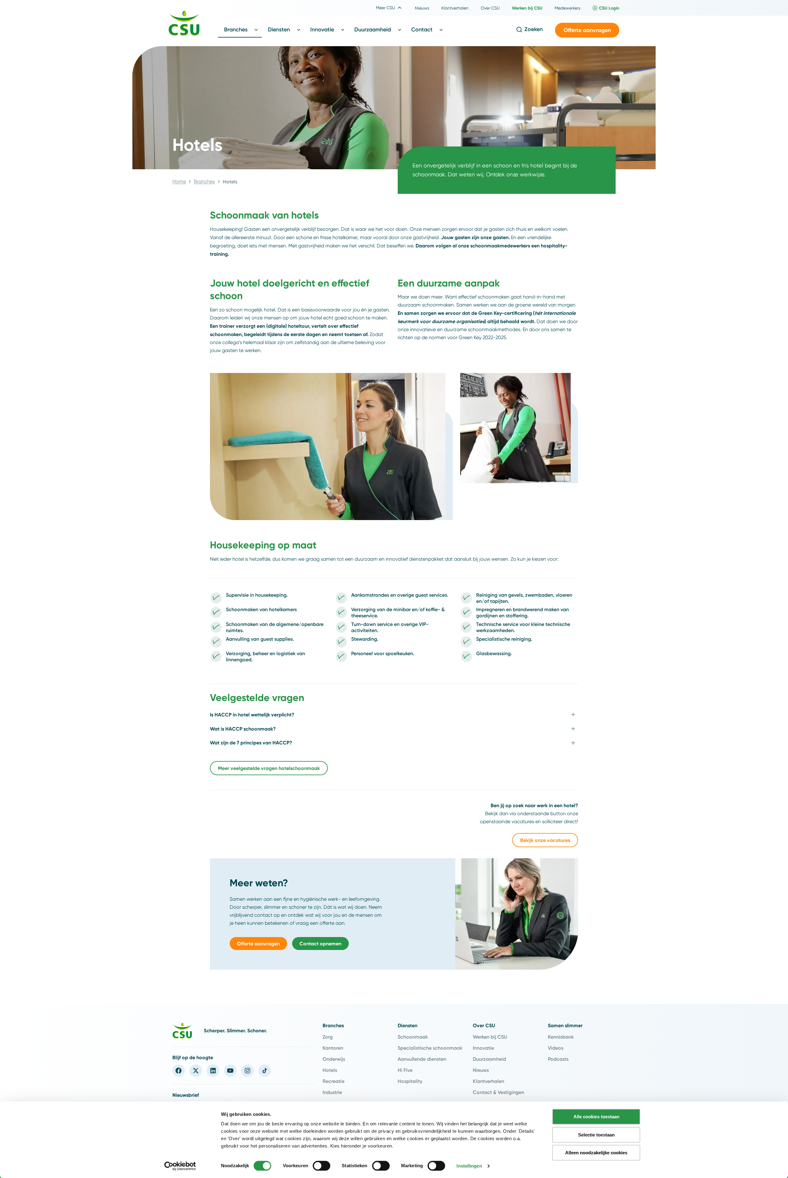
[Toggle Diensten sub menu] (298, 30)
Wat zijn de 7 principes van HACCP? (251, 742)
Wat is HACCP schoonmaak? (243, 729)
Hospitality (410, 1081)
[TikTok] (265, 1070)
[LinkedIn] (213, 1070)
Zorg (328, 1037)
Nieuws (481, 1070)
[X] (196, 1070)
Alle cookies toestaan (596, 1116)
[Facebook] (178, 1070)
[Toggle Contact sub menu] (441, 30)
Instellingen (469, 1165)
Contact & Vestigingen (498, 1092)
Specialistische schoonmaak (430, 1048)
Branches (204, 181)
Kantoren (333, 1048)
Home (179, 181)
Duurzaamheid (489, 1059)
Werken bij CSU (490, 1037)
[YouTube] (230, 1070)
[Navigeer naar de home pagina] (184, 24)
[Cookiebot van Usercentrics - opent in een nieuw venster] (180, 1166)
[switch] (321, 1166)
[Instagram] (247, 1070)
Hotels (330, 1070)
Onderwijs (334, 1059)
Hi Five (405, 1070)
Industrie (332, 1092)
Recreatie (333, 1081)
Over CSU (484, 1025)
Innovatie (483, 1048)
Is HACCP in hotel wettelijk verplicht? (252, 714)
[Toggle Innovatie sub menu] (342, 30)
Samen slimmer (565, 1025)
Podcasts (558, 1059)
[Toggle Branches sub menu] (256, 30)
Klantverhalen (488, 1081)
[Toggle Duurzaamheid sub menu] (399, 30)
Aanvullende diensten (422, 1059)
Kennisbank (561, 1037)
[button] (587, 30)
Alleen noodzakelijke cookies (596, 1152)
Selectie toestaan (596, 1134)
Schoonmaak (413, 1037)
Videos (555, 1048)
